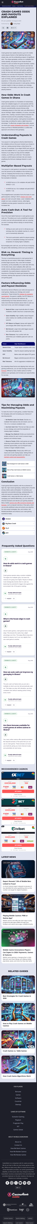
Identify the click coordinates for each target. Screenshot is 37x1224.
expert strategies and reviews (20, 125)
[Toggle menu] (2, 2)
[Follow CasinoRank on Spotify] (24, 1183)
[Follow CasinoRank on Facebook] (7, 1183)
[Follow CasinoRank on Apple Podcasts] (29, 1183)
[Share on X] (3, 27)
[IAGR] (21, 1209)
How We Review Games (18, 1155)
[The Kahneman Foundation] (23, 1204)
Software (18, 1098)
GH (17, 1187)
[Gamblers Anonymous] (31, 1204)
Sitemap (18, 1105)
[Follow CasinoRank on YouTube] (20, 1183)
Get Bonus (18, 791)
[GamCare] (12, 1209)
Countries (18, 1101)
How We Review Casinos (18, 1152)
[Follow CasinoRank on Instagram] (11, 1183)
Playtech (18, 1120)
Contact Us (18, 1145)
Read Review (18, 794)
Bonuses (18, 1092)
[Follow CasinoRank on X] (16, 1183)
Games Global (18, 1130)
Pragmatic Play (18, 1123)
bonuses (4, 370)
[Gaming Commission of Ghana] (10, 1204)
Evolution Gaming (18, 1117)
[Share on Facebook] (7, 27)
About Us (18, 1142)
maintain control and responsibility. (14, 457)
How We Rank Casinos (18, 1148)
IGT (18, 1126)
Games (18, 1095)
